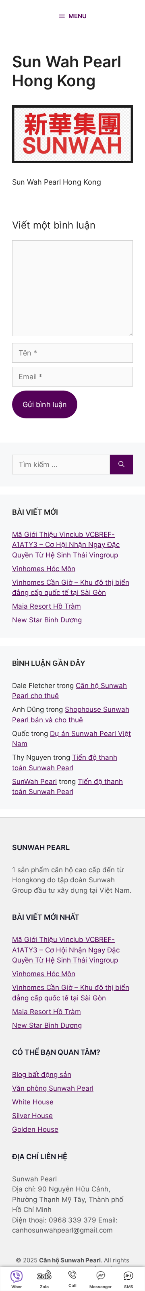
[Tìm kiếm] (121, 464)
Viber (16, 1286)
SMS (128, 1286)
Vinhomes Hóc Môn (43, 569)
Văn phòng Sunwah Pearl (52, 1088)
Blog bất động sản (41, 1075)
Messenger (100, 1286)
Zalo (44, 1286)
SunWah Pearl (34, 782)
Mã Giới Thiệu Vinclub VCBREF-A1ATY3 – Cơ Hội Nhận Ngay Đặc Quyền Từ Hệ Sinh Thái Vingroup (66, 544)
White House (33, 1102)
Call (72, 1285)
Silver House (32, 1116)
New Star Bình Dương (47, 620)
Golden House (35, 1129)
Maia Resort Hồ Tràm (46, 606)
